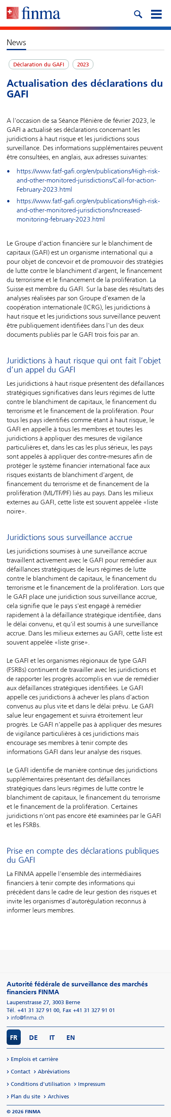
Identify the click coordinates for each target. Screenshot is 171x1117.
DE (33, 1038)
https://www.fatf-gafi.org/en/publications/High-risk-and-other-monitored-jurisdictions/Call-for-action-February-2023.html (88, 180)
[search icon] (137, 13)
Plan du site (25, 1096)
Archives (58, 1096)
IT (52, 1038)
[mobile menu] (156, 13)
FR (13, 1038)
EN (70, 1038)
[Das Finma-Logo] (34, 14)
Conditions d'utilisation (41, 1084)
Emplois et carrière (34, 1059)
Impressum (91, 1084)
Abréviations (54, 1071)
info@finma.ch (27, 1018)
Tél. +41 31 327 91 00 (33, 1010)
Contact (20, 1071)
